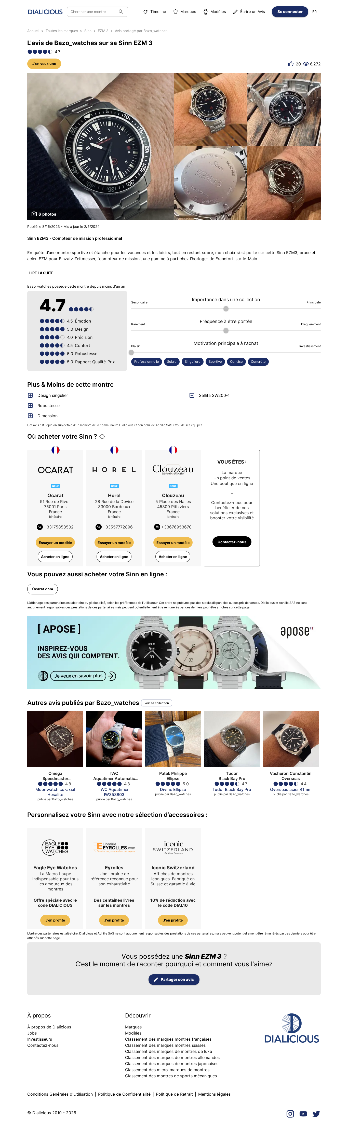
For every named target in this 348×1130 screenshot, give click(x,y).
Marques (188, 11)
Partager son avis (177, 979)
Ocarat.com (42, 589)
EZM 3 (103, 31)
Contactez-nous (232, 542)
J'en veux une (44, 63)
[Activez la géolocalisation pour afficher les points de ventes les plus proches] (102, 436)
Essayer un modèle (55, 542)
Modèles (218, 11)
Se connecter (290, 11)
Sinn (87, 31)
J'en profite (55, 920)
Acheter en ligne (55, 556)
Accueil (33, 31)
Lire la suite (41, 273)
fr (314, 11)
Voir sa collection (156, 703)
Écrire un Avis (252, 11)
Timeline (158, 11)
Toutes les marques (62, 31)
